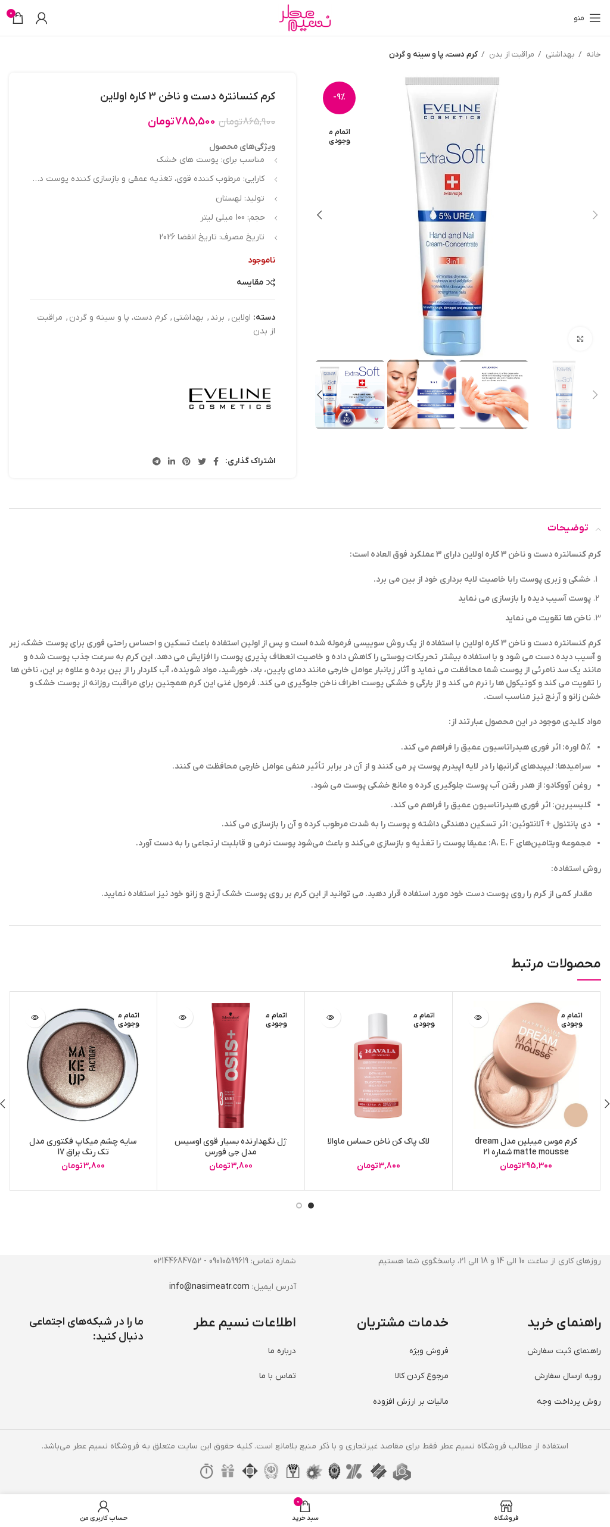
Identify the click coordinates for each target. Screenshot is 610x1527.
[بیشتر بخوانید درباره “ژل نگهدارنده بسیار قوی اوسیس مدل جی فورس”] (182, 1017)
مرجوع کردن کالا (422, 1376)
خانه (592, 54)
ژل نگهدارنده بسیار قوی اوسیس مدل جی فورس (231, 1147)
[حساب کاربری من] (42, 18)
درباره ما (282, 1351)
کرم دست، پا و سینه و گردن (433, 54)
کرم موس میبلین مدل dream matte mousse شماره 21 (526, 1147)
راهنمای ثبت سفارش (564, 1351)
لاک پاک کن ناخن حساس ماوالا (379, 1141)
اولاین (241, 317)
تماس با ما (277, 1376)
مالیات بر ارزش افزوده (411, 1401)
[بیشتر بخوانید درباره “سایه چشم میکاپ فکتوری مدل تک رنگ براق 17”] (34, 1017)
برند (217, 317)
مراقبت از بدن (510, 54)
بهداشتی (559, 54)
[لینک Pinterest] (186, 461)
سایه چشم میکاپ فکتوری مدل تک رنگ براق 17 (82, 1147)
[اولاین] (230, 397)
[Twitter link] (202, 461)
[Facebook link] (216, 461)
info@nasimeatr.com (209, 1286)
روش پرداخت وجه (569, 1401)
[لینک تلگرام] (156, 461)
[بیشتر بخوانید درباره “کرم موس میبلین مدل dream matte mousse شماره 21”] (478, 1017)
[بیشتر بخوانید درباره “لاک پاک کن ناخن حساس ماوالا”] (330, 1017)
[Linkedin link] (171, 461)
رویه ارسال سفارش (567, 1376)
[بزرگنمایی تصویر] (580, 339)
